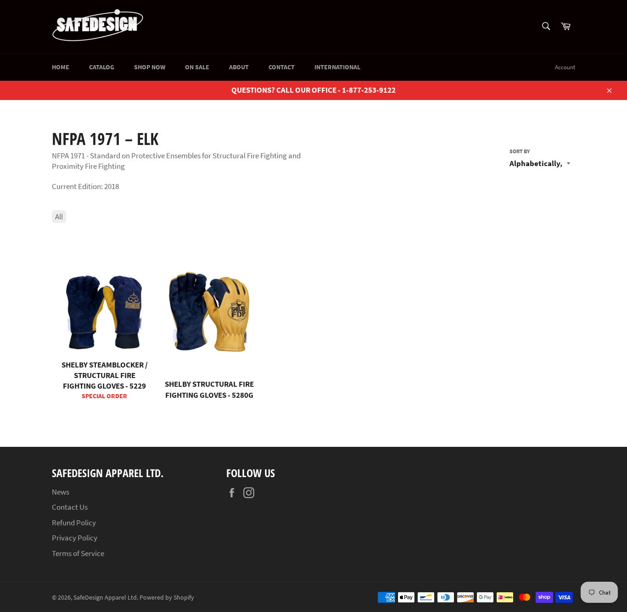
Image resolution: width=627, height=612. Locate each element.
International (337, 67)
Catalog (101, 67)
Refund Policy (74, 522)
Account (565, 67)
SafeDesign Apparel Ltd (105, 597)
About (239, 67)
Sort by (519, 151)
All (59, 216)
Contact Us (70, 507)
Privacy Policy (74, 538)
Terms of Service (78, 553)
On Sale (197, 67)
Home (60, 67)
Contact (282, 67)
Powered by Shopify (167, 597)
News (60, 492)
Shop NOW (149, 67)
